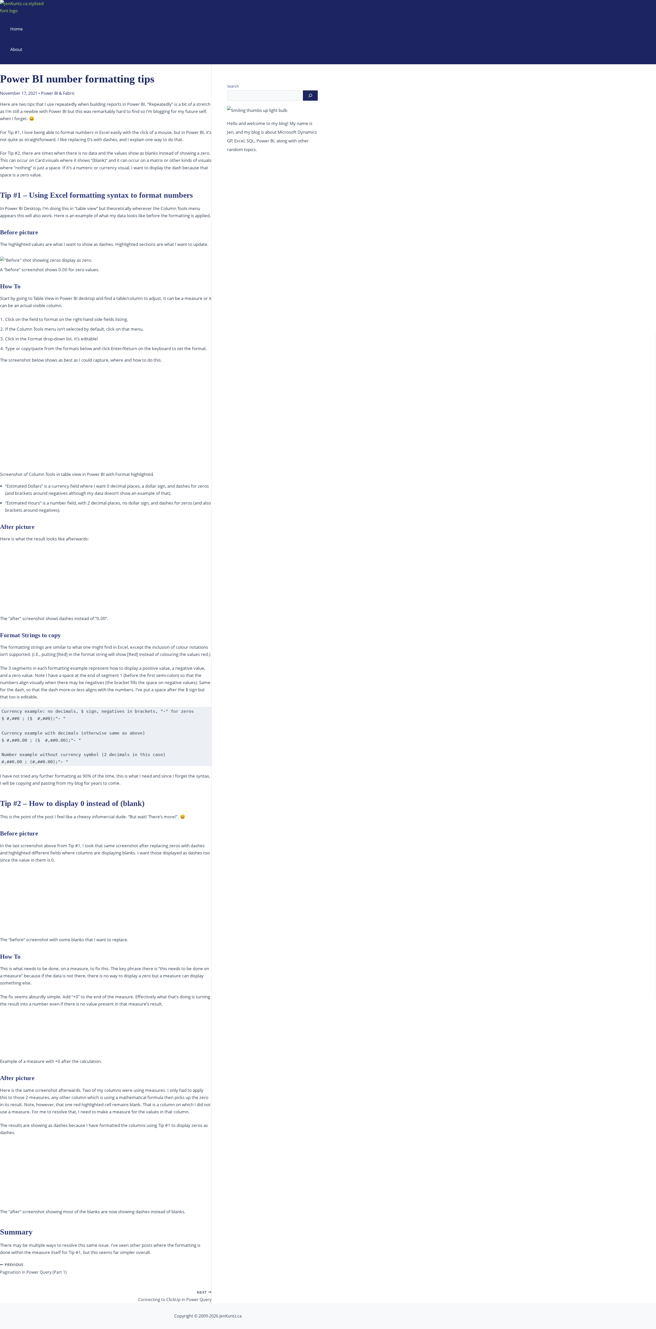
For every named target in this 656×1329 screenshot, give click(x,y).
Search (233, 86)
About (16, 49)
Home (16, 29)
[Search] (310, 95)
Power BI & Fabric (58, 93)
